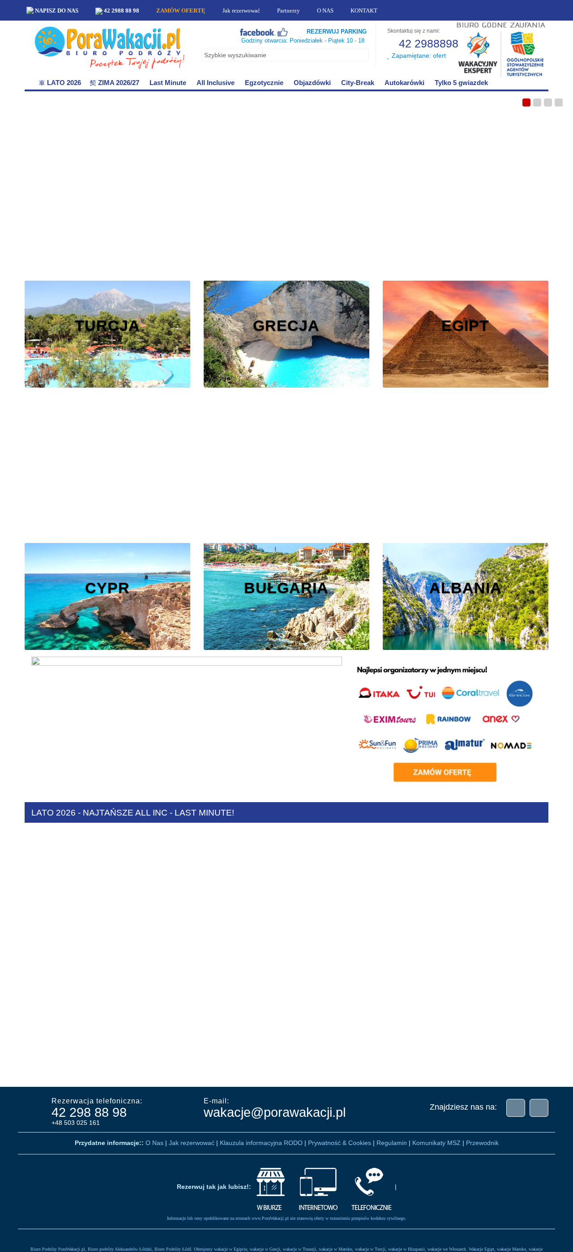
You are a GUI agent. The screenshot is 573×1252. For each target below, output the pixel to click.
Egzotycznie (264, 82)
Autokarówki (404, 82)
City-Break (357, 82)
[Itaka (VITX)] (297, 1070)
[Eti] (118, 1070)
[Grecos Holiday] (253, 1070)
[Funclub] (208, 1070)
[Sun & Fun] (476, 1070)
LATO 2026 (64, 82)
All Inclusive (215, 82)
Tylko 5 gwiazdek (460, 82)
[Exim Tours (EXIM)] (163, 1070)
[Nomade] (387, 1070)
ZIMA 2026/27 (118, 82)
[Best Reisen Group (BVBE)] (29, 1070)
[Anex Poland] (342, 1070)
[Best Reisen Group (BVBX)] (74, 1070)
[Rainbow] (432, 1070)
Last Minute (168, 82)
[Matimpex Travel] (521, 1070)
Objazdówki (312, 82)
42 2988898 (427, 43)
